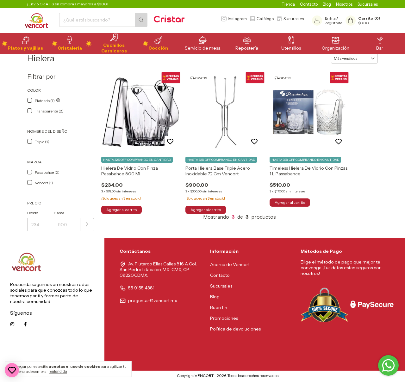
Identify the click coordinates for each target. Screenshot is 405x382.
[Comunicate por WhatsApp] (388, 365)
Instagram (237, 18)
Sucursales (368, 4)
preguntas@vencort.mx (152, 300)
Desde (32, 212)
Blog (327, 4)
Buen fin (218, 307)
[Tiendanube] (150, 377)
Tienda (288, 4)
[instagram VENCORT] (12, 324)
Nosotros (344, 4)
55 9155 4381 (141, 288)
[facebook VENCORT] (25, 324)
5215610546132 (78, 352)
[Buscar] (141, 20)
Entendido (58, 371)
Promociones (224, 318)
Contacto (309, 4)
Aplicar (87, 225)
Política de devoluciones (235, 329)
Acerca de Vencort (230, 264)
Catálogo (265, 18)
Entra (330, 18)
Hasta (59, 212)
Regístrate (333, 23)
